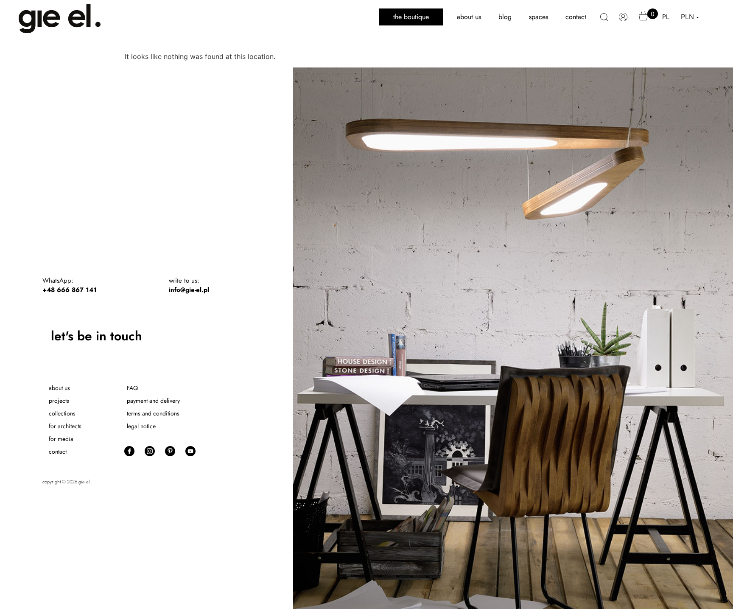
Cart (643, 19)
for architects (65, 426)
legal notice (141, 426)
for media (61, 439)
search (604, 21)
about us (469, 17)
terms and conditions (153, 413)
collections (62, 413)
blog (505, 17)
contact (575, 17)
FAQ (132, 388)
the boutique (411, 17)
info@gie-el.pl (189, 290)
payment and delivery (153, 400)
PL (665, 17)
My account (623, 21)
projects (59, 400)
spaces (538, 17)
